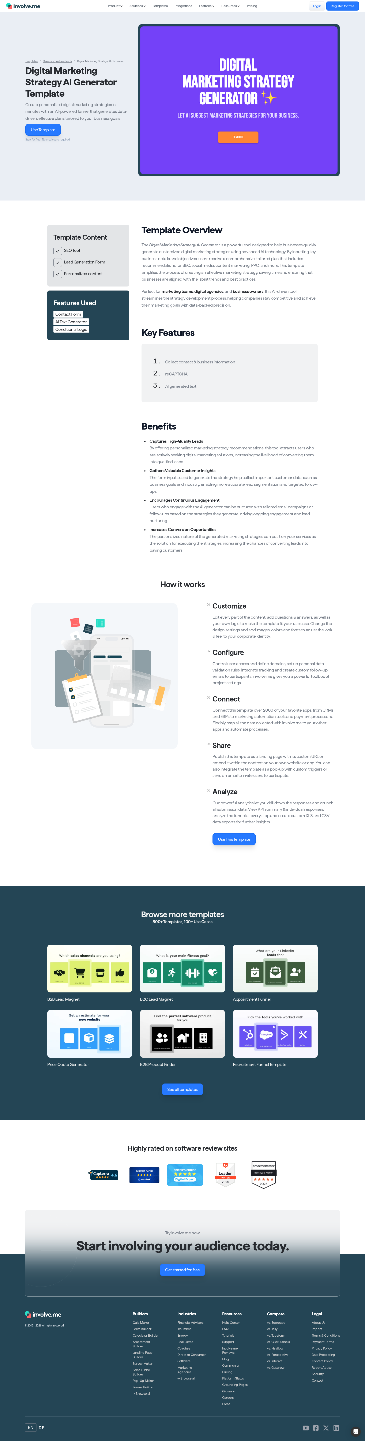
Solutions (136, 6)
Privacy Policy (322, 1348)
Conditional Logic (71, 329)
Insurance (184, 1329)
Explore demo (242, 100)
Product (114, 6)
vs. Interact (274, 1361)
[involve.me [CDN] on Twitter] (326, 1428)
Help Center (231, 1322)
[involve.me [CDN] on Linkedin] (336, 1428)
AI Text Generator (71, 322)
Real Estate (185, 1342)
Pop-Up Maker (143, 1380)
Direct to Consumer (191, 1354)
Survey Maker (143, 1363)
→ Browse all (142, 1393)
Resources (229, 6)
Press (226, 1404)
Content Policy (322, 1361)
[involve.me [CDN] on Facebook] (316, 1428)
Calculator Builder (146, 1335)
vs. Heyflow (275, 1348)
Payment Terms (323, 1342)
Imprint (317, 1329)
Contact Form (68, 314)
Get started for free (182, 1270)
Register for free (342, 6)
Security (318, 1374)
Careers (228, 1397)
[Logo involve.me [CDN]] (23, 6)
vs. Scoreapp (276, 1322)
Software (183, 1361)
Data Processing (323, 1354)
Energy (182, 1335)
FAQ (225, 1329)
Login (317, 6)
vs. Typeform (276, 1335)
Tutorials (228, 1335)
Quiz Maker (141, 1322)
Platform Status (233, 1378)
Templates (160, 6)
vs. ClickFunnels (278, 1342)
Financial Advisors (190, 1322)
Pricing (252, 6)
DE (41, 1427)
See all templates (182, 1089)
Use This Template (234, 839)
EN (30, 1427)
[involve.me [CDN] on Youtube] (306, 1428)
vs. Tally (272, 1329)
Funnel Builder (143, 1387)
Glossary (228, 1391)
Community (230, 1365)
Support (228, 1342)
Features (205, 6)
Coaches (183, 1348)
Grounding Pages (235, 1384)
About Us (318, 1322)
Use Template (43, 129)
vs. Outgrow (275, 1367)
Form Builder (142, 1329)
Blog (225, 1359)
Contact (317, 1380)
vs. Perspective (278, 1354)
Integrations (183, 6)
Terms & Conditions (326, 1335)
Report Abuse (322, 1367)
